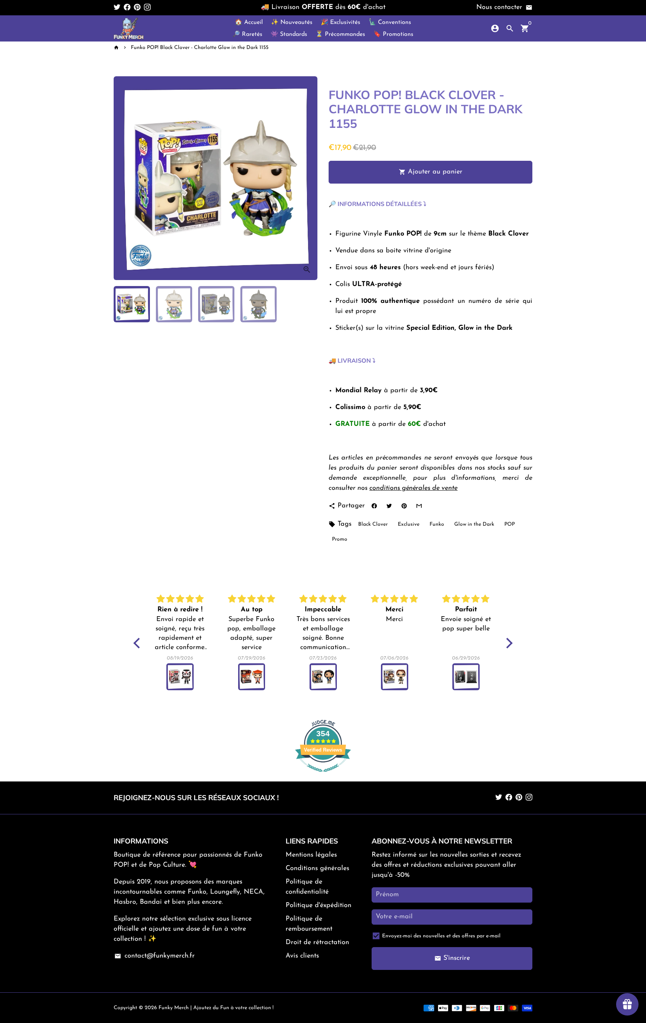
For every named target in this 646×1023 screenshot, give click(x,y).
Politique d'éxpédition (318, 905)
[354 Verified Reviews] (323, 776)
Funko (437, 524)
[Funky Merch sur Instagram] (147, 7)
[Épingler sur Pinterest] (404, 506)
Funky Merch (174, 1008)
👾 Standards (289, 34)
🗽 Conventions (390, 22)
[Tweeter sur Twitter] (389, 506)
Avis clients (302, 956)
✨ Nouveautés (292, 22)
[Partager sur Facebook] (374, 506)
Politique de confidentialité (307, 887)
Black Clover (373, 524)
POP (509, 524)
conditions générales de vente (413, 488)
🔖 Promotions (393, 34)
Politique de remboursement (309, 924)
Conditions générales (317, 868)
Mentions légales (311, 855)
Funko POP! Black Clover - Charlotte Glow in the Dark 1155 (199, 47)
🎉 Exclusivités (340, 22)
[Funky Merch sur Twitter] (117, 7)
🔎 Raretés (247, 34)
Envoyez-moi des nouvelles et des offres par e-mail (441, 936)
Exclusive (408, 524)
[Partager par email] (419, 506)
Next (306, 178)
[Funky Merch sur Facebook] (127, 7)
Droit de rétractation (317, 942)
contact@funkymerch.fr (154, 956)
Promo (339, 539)
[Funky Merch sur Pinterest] (137, 7)
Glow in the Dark (474, 524)
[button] (138, 643)
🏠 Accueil (249, 22)
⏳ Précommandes (340, 34)
